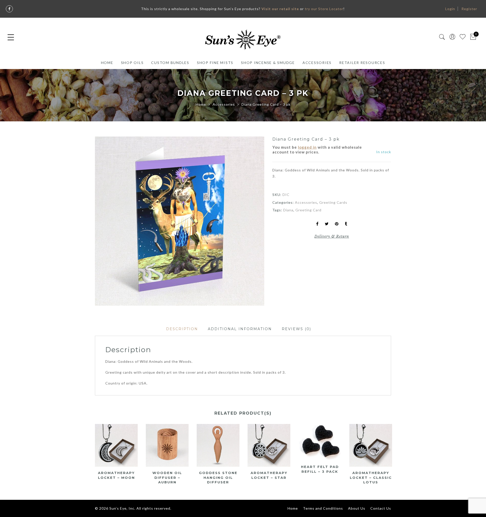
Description (182, 329)
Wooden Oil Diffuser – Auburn (167, 477)
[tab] (182, 329)
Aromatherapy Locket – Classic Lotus (371, 477)
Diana (288, 210)
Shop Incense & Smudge (268, 62)
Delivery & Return (331, 236)
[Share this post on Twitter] (327, 224)
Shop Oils (132, 62)
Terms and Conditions (323, 508)
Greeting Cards (333, 202)
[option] (179, 221)
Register (469, 9)
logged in (307, 147)
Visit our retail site (280, 9)
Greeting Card (308, 210)
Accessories (317, 62)
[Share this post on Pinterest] (337, 224)
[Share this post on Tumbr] (346, 224)
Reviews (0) (296, 329)
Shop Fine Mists (215, 62)
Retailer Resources (362, 62)
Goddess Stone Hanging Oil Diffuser (218, 477)
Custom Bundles (170, 62)
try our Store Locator (324, 9)
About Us (356, 508)
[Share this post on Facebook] (317, 224)
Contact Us (380, 508)
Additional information (240, 329)
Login (450, 9)
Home (107, 62)
